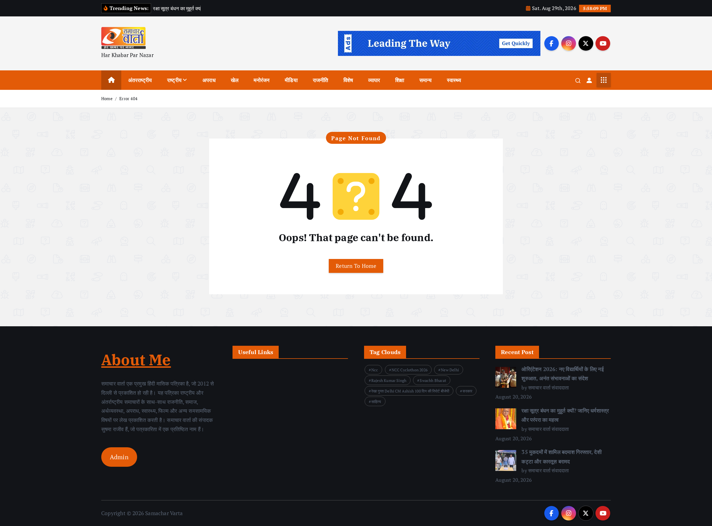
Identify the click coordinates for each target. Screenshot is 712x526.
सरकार (467, 391)
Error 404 (128, 98)
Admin (119, 457)
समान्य (425, 79)
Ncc (374, 369)
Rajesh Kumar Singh (388, 380)
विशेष (348, 79)
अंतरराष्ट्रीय (140, 79)
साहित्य (376, 401)
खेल (234, 79)
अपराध (209, 79)
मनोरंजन (262, 79)
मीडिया (291, 79)
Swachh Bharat (433, 380)
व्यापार (374, 79)
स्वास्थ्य (454, 79)
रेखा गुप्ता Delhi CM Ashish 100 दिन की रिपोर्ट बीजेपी (410, 391)
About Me (136, 359)
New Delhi (450, 369)
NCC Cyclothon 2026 (409, 369)
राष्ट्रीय (174, 79)
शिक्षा (399, 79)
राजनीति (320, 79)
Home (107, 98)
